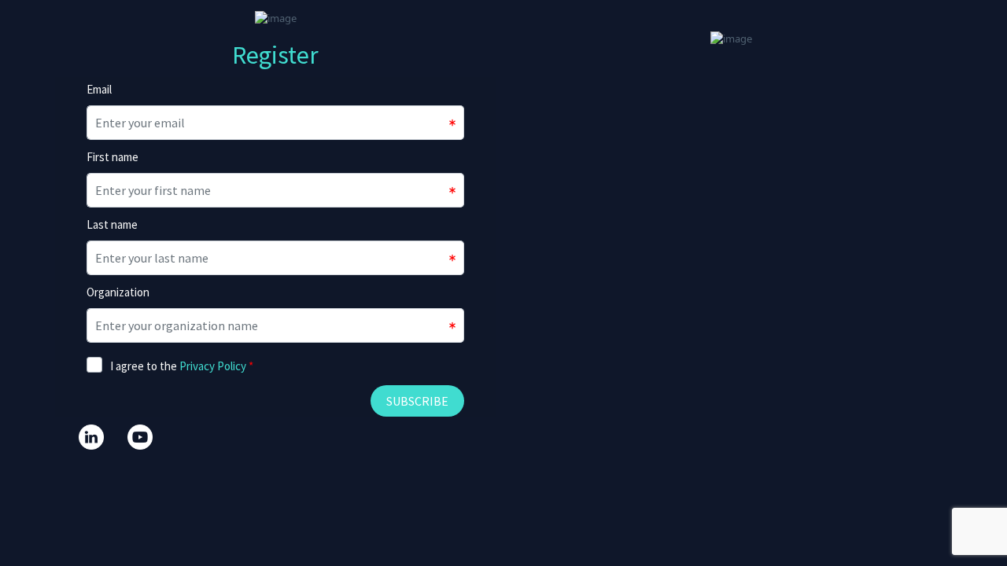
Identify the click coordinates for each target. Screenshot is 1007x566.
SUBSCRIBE (417, 401)
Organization (118, 292)
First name (112, 156)
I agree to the (181, 365)
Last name (112, 224)
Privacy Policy (212, 365)
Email (99, 89)
